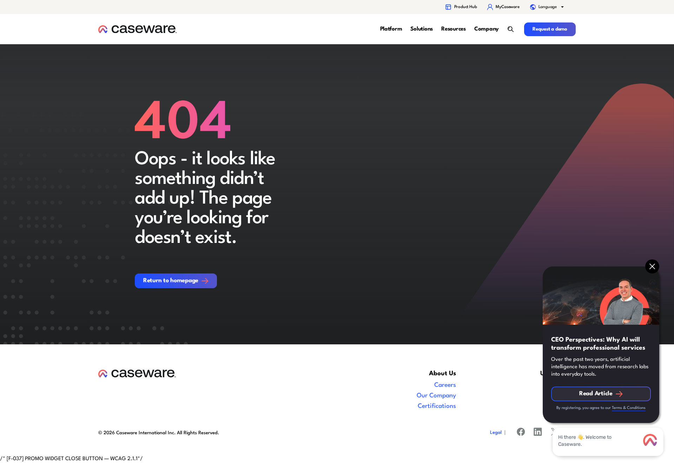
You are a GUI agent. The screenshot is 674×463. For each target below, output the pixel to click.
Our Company (436, 396)
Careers (445, 385)
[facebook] (521, 433)
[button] (547, 7)
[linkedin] (538, 433)
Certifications (437, 406)
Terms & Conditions (629, 408)
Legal (496, 432)
